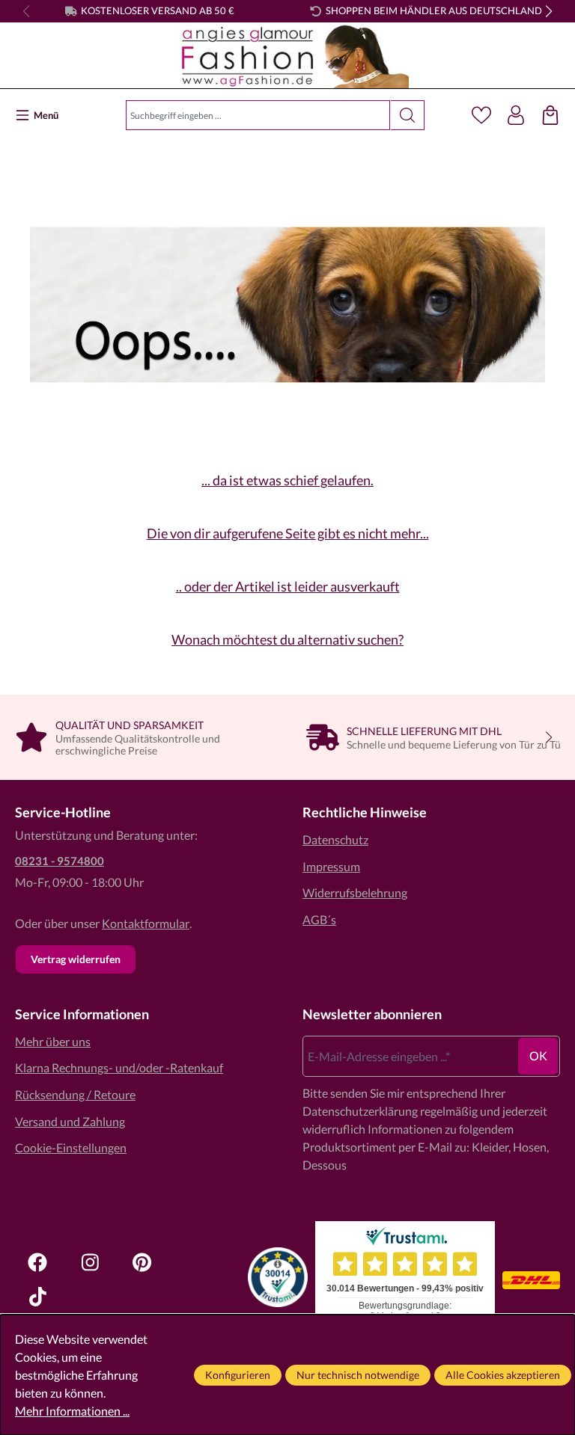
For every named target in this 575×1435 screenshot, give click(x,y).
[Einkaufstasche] (550, 115)
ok (538, 1055)
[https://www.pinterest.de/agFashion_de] (142, 1262)
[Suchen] (408, 115)
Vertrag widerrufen (76, 959)
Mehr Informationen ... (72, 1411)
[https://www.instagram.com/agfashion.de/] (89, 1262)
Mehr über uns (53, 1041)
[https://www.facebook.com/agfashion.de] (37, 1262)
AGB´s (319, 919)
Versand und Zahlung (70, 1121)
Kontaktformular (145, 923)
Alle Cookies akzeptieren (502, 1374)
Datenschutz (335, 839)
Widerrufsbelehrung (354, 892)
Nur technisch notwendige (357, 1374)
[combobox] (258, 115)
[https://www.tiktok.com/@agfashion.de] (37, 1296)
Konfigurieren (237, 1374)
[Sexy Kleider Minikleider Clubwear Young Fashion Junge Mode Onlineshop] (288, 56)
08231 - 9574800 (59, 860)
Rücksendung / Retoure (75, 1094)
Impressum (331, 866)
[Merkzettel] (481, 115)
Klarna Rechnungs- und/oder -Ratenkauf (119, 1067)
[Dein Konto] (516, 115)
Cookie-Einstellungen (71, 1147)
